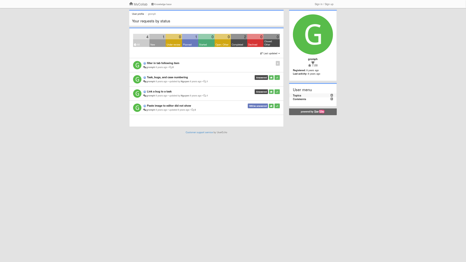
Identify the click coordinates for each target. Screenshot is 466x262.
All (138, 44)
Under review (173, 44)
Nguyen (185, 81)
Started (203, 44)
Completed (237, 44)
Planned (187, 44)
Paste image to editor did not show (169, 106)
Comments (299, 99)
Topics (297, 95)
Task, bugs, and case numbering (167, 77)
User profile (138, 13)
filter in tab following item (163, 63)
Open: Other (222, 44)
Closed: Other (268, 42)
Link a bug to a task (159, 91)
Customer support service (199, 132)
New (152, 44)
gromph (150, 67)
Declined (252, 44)
